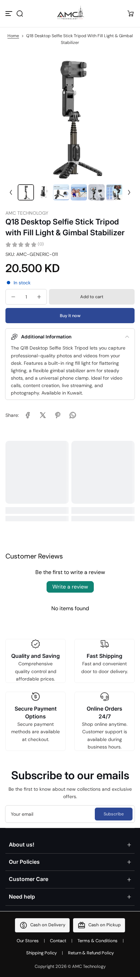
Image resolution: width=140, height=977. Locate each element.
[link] (28, 415)
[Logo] (70, 13)
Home (13, 36)
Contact (58, 941)
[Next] (129, 192)
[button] (19, 13)
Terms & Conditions (97, 941)
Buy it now (70, 315)
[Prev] (10, 192)
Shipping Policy (41, 953)
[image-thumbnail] (26, 192)
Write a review (70, 586)
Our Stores (28, 941)
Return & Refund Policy (91, 953)
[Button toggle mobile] (9, 13)
